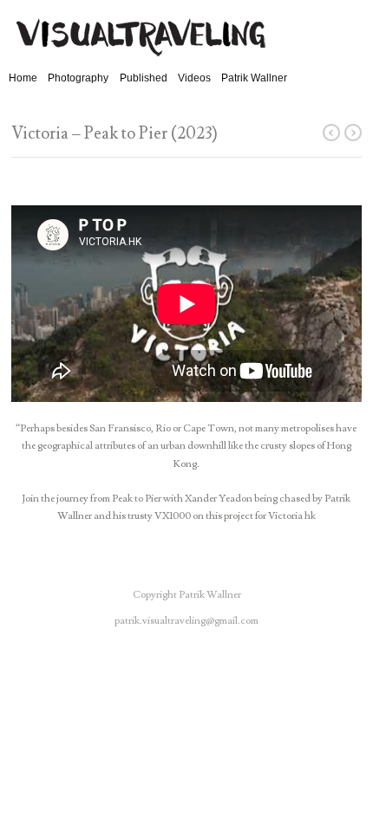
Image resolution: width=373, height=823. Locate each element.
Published (143, 78)
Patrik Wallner (254, 78)
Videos (194, 78)
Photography (78, 78)
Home (23, 78)
